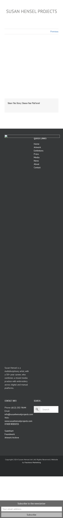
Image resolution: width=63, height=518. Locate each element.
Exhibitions (38, 150)
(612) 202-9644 (18, 407)
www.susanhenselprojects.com (18, 421)
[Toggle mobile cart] (51, 15)
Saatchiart (9, 430)
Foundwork (10, 434)
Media (36, 157)
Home (36, 144)
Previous (54, 31)
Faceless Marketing (33, 462)
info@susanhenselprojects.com (19, 414)
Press (36, 154)
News (36, 160)
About (36, 164)
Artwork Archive (12, 437)
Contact (37, 167)
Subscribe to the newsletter (31, 503)
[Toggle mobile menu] (57, 15)
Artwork (37, 147)
